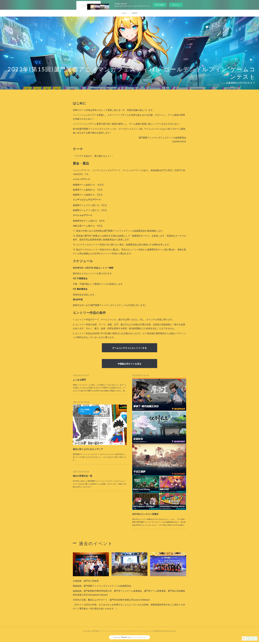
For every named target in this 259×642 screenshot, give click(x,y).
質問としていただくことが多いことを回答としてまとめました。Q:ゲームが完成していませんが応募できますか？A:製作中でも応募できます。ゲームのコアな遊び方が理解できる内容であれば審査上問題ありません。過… (99, 388)
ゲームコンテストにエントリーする (129, 348)
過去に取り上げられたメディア (88, 449)
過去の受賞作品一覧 (82, 475)
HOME (124, 13)
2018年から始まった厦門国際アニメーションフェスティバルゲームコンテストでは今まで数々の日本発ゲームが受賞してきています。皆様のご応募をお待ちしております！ (99, 484)
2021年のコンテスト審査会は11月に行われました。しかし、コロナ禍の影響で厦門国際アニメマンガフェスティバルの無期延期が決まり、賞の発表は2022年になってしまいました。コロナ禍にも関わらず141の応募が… (159, 522)
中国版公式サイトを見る (129, 363)
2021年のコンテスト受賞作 (145, 513)
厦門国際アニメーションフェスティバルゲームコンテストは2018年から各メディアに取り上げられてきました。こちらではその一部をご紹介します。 (99, 457)
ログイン (175, 5)
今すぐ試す (159, 4)
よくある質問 (79, 379)
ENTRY (134, 13)
